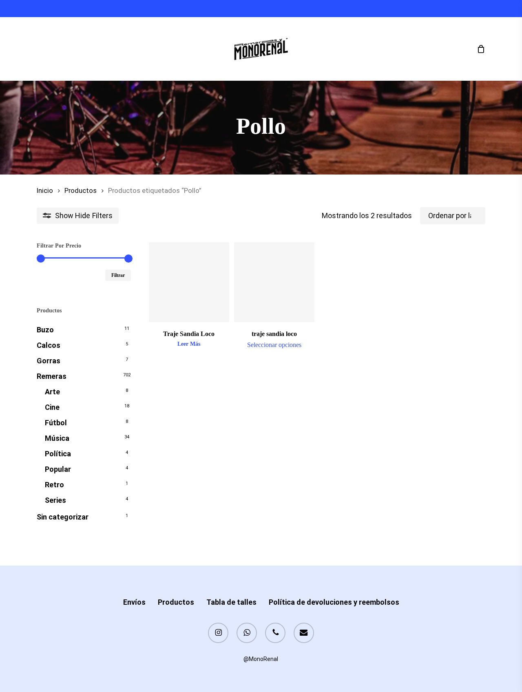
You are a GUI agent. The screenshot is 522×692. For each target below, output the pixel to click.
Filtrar (118, 275)
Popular (58, 469)
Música (57, 438)
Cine (52, 407)
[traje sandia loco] (274, 282)
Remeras (51, 376)
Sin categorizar (62, 517)
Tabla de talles (231, 602)
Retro (54, 484)
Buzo (45, 329)
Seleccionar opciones (274, 345)
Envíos (134, 602)
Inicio (45, 191)
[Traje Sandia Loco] (189, 282)
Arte (52, 391)
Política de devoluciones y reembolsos (334, 602)
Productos (80, 191)
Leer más (188, 344)
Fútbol (56, 422)
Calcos (48, 345)
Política (58, 453)
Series (55, 500)
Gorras (48, 360)
